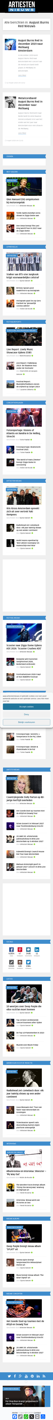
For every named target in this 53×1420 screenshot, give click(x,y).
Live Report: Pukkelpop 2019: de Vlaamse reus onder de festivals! (26, 365)
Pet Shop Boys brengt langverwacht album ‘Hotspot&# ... (22, 1402)
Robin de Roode (26, 309)
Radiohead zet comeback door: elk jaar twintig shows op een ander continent (28, 527)
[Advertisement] (26, 586)
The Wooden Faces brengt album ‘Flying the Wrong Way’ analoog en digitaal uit (30, 1187)
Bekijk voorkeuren (26, 722)
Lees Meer (22, 75)
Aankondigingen (14, 627)
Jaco (7, 1398)
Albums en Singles (15, 1152)
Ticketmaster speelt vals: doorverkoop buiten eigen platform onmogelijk (28, 1125)
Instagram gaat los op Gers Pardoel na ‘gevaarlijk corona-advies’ (28, 303)
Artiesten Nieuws (26, 206)
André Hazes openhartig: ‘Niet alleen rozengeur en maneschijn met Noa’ (27, 543)
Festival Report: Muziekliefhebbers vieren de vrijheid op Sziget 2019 (28, 384)
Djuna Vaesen (25, 281)
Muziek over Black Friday (27, 1045)
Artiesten (11, 180)
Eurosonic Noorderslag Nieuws (21, 331)
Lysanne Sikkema (26, 390)
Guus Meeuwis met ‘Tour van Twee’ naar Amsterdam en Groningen (29, 1110)
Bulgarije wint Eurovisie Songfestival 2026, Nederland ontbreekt (26, 661)
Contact (37, 1413)
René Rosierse (25, 356)
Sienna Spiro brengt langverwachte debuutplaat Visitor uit (29, 1262)
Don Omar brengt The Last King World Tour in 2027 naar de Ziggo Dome (29, 228)
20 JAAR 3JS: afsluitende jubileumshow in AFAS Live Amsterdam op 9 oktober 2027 (29, 839)
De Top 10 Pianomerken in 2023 (30, 1033)
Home (15, 1413)
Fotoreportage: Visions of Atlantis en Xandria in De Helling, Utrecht (24, 433)
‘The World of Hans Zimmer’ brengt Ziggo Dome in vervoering (28, 462)
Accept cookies (26, 706)
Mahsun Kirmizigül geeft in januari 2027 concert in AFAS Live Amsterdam (31, 867)
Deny (26, 714)
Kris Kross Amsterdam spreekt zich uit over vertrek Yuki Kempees (23, 511)
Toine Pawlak (25, 440)
